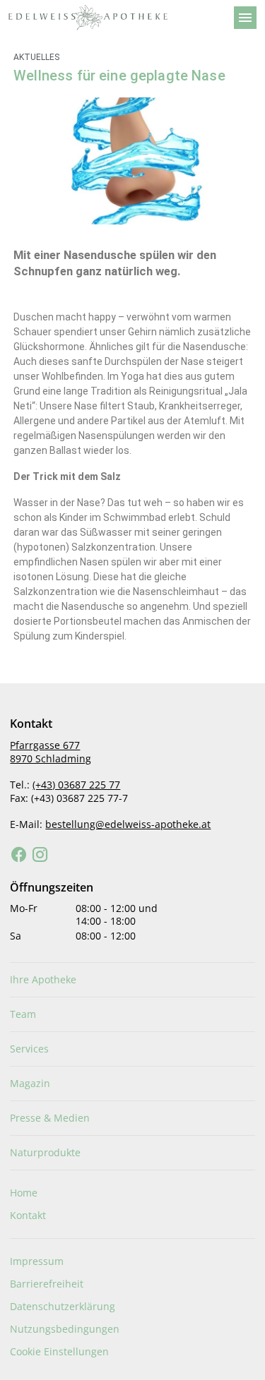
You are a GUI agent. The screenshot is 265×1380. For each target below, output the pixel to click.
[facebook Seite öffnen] (19, 855)
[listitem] (132, 980)
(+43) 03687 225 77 (76, 784)
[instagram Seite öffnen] (40, 855)
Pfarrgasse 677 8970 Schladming (50, 751)
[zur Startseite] (115, 17)
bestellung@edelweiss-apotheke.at (128, 824)
